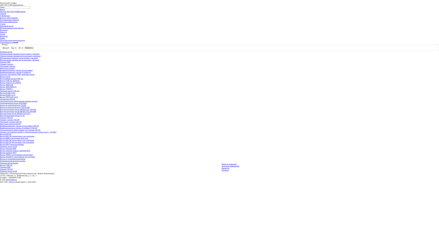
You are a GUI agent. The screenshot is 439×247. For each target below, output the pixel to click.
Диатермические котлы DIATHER (13, 103)
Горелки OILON (6, 118)
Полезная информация (9, 22)
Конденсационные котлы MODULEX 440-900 (18, 112)
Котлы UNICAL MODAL (10, 81)
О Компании (5, 16)
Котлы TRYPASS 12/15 (9, 97)
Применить (29, 48)
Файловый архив (6, 26)
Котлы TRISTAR (6, 85)
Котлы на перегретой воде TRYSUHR (15, 107)
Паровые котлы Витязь (9, 163)
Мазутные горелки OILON (10, 124)
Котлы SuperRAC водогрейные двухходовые (17, 157)
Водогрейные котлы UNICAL (11, 79)
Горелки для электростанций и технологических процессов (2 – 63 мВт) (28, 132)
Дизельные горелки (7, 66)
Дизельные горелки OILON (11, 122)
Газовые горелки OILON (9, 120)
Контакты (4, 30)
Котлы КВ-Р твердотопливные (12, 144)
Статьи (2, 24)
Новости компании (229, 164)
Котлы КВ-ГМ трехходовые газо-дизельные (17, 140)
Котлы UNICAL (6, 165)
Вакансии (4, 36)
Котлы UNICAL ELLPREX (10, 83)
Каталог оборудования (9, 18)
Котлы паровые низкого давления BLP (15, 151)
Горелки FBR (5, 62)
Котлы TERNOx (6, 89)
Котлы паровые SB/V (8, 153)
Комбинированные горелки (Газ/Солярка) (16, 70)
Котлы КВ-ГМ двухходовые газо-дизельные (17, 142)
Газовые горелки (6, 64)
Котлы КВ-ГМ (5, 134)
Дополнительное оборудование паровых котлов (18, 101)
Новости (3, 32)
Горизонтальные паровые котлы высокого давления (20, 56)
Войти (2, 10)
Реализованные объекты (9, 20)
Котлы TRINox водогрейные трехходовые (16, 155)
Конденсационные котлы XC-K (12, 116)
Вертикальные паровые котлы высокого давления (19, 60)
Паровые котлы (6, 52)
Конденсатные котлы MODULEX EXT (15, 114)
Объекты (225, 170)
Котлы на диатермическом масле (12, 159)
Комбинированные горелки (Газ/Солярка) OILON (19, 126)
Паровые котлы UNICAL (10, 91)
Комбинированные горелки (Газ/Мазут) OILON (18, 128)
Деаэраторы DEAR (7, 99)
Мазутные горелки (7, 68)
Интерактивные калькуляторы (12, 28)
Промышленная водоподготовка (12, 161)
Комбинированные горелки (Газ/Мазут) (15, 72)
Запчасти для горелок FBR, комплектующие (17, 74)
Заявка (2, 38)
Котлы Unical (5, 77)
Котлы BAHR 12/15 (7, 95)
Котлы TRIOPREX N (8, 87)
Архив (2, 34)
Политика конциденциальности (12, 40)
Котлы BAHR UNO (7, 93)
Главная (3, 14)
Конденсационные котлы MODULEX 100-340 (18, 109)
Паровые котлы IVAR (8, 147)
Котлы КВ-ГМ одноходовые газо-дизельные (17, 136)
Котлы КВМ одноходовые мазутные (14, 138)
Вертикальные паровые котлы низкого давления (19, 58)
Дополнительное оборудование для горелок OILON (20, 130)
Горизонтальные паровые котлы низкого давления (19, 54)
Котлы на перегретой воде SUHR (13, 105)
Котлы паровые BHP (8, 149)
